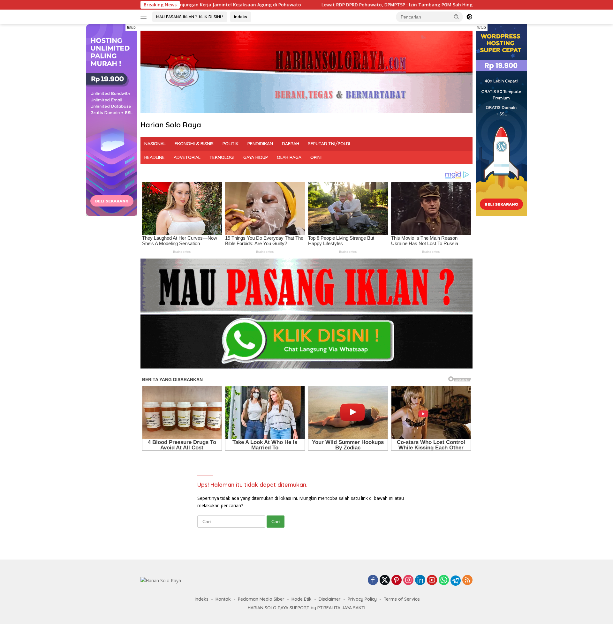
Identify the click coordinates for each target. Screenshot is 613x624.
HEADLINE (154, 157)
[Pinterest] (396, 580)
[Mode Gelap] (469, 16)
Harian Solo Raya (170, 124)
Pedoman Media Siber (261, 599)
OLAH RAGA (289, 157)
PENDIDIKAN (260, 144)
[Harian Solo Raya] (160, 580)
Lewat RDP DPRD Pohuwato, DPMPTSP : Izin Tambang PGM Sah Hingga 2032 (338, 5)
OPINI (316, 157)
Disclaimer (330, 599)
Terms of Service (402, 599)
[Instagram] (408, 580)
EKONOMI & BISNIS (194, 144)
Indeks (240, 16)
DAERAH (290, 144)
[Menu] (144, 16)
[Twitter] (385, 580)
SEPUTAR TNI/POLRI (329, 144)
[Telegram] (455, 580)
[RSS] (467, 580)
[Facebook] (373, 580)
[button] (456, 16)
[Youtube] (432, 580)
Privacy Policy (362, 599)
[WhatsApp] (444, 580)
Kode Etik (301, 599)
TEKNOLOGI (221, 157)
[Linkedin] (420, 580)
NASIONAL (155, 144)
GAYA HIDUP (255, 157)
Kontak (223, 599)
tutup (131, 27)
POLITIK (230, 144)
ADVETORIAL (187, 157)
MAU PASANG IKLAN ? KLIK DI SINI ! (189, 16)
